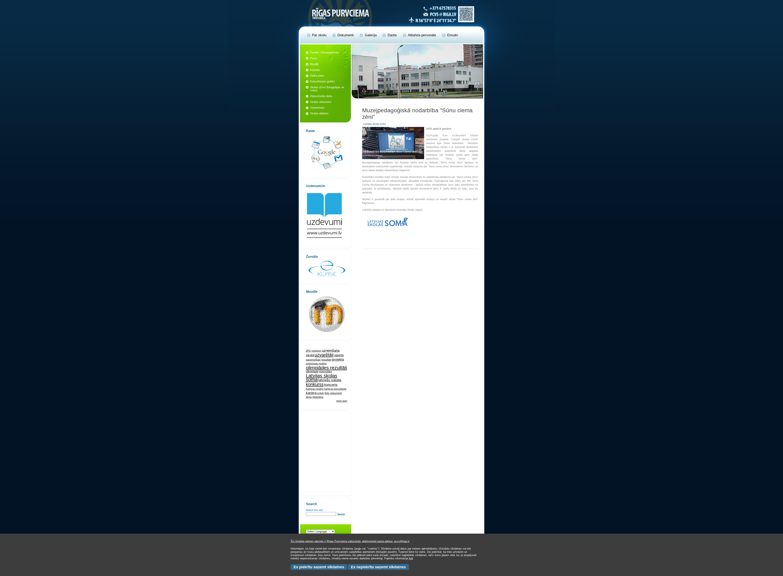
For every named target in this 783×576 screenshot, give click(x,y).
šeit (411, 558)
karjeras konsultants (335, 389)
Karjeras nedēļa (315, 389)
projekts (338, 359)
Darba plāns (317, 75)
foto (327, 393)
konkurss (315, 384)
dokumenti (336, 393)
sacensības (313, 359)
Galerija (371, 35)
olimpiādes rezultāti (326, 367)
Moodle (314, 64)
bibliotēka (318, 397)
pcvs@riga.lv (401, 541)
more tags (341, 401)
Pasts (313, 58)
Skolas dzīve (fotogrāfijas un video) (327, 89)
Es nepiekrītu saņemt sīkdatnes (378, 567)
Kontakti (315, 70)
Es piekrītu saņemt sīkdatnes (319, 567)
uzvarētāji (324, 354)
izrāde (320, 393)
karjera (311, 393)
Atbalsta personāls (422, 35)
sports (339, 355)
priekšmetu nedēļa (316, 363)
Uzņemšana (317, 107)
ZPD (308, 350)
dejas (309, 397)
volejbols (316, 350)
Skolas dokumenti (320, 102)
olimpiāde (312, 371)
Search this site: (314, 510)
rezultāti (326, 359)
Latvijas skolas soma (321, 377)
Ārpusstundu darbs (321, 96)
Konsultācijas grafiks (322, 81)
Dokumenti (345, 35)
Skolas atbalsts (319, 113)
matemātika (325, 371)
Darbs (392, 35)
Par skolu (319, 35)
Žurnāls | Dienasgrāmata (324, 52)
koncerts (330, 385)
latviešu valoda (329, 380)
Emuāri (452, 35)
